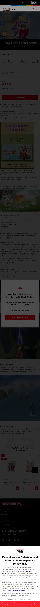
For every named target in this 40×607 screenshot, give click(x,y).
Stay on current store (20, 311)
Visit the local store (20, 317)
